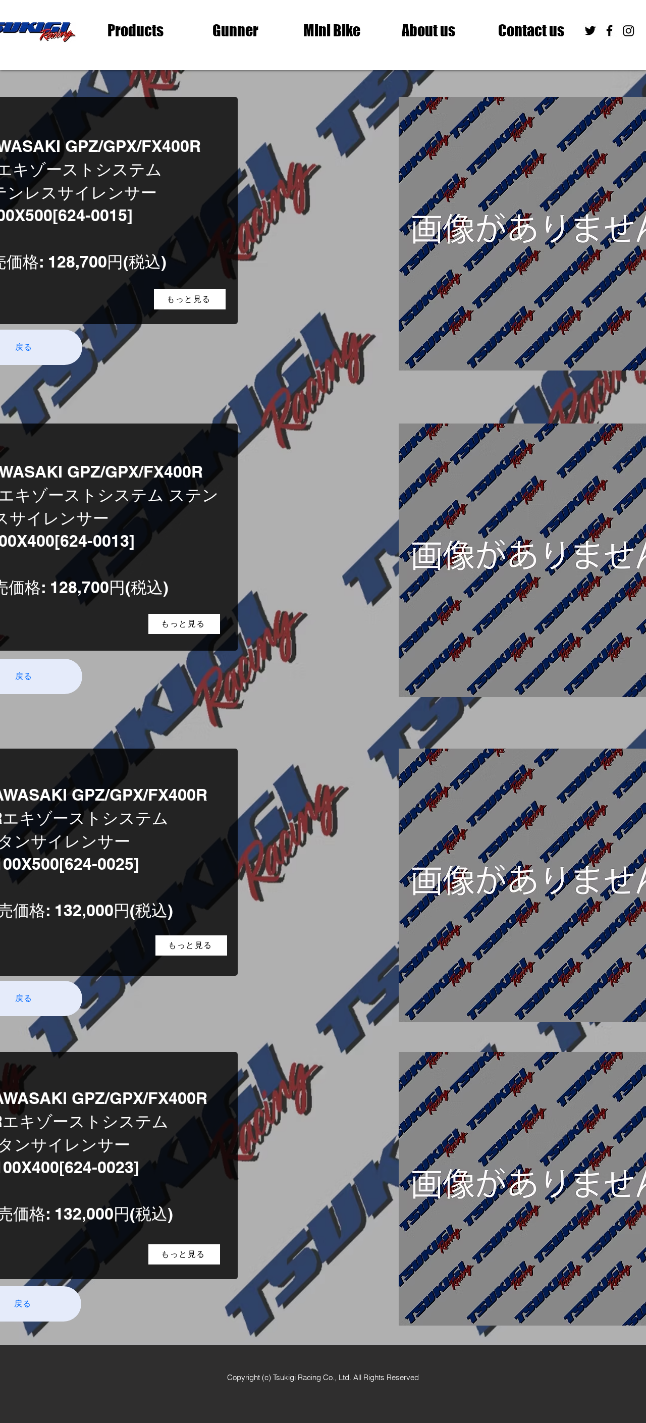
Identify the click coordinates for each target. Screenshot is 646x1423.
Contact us (531, 30)
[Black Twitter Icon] (590, 30)
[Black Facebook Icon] (609, 30)
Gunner (235, 30)
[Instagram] (628, 30)
